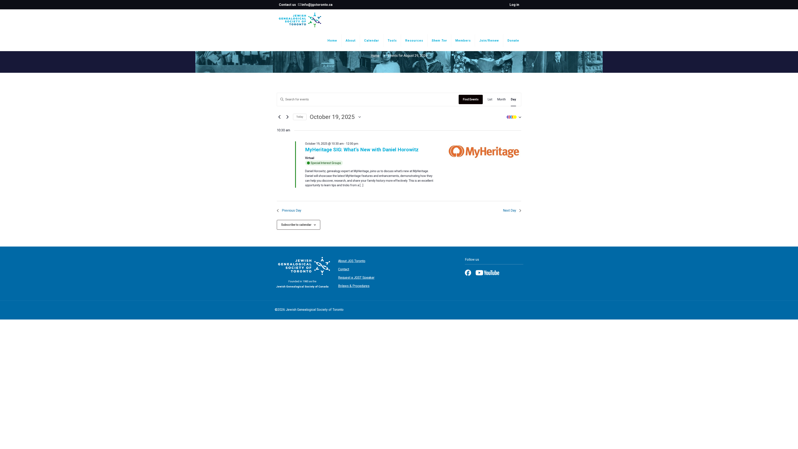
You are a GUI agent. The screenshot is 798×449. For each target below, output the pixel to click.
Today (299, 116)
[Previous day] (279, 117)
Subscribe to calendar (296, 224)
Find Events (471, 99)
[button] (513, 117)
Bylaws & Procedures (353, 286)
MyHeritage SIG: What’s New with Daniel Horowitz (362, 150)
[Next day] (287, 117)
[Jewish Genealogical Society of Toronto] (300, 19)
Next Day (509, 210)
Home (375, 56)
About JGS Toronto (351, 261)
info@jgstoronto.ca (317, 5)
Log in (514, 5)
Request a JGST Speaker (356, 278)
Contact (343, 269)
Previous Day (291, 210)
